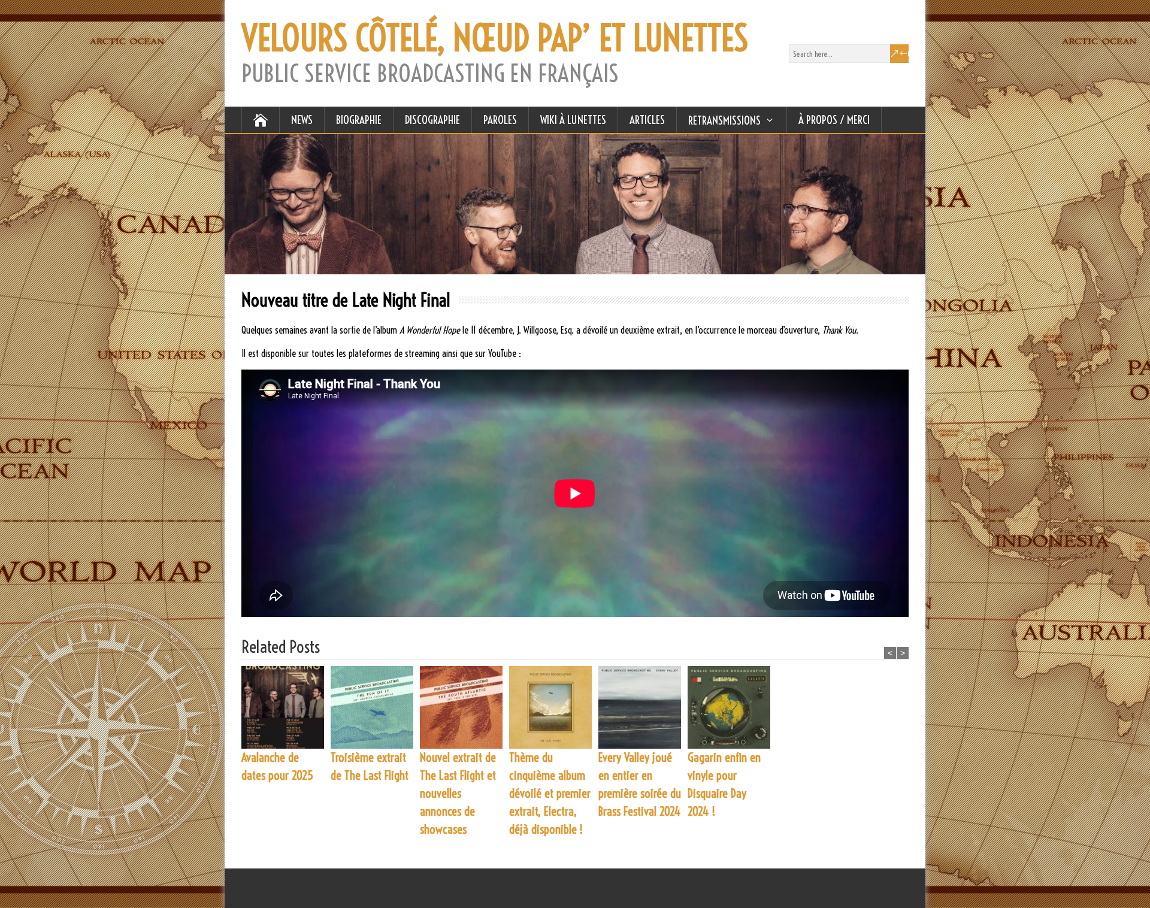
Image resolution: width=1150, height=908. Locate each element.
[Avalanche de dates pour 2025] (286, 707)
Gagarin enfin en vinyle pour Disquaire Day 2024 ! (724, 784)
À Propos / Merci (834, 120)
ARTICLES (647, 120)
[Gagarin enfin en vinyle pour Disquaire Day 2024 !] (732, 707)
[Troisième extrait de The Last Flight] (375, 707)
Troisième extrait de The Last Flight (369, 766)
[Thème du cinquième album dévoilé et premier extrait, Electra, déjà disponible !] (553, 707)
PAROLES (500, 120)
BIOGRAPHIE (359, 120)
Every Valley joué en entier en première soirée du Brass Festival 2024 (639, 784)
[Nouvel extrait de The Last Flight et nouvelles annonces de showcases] (464, 707)
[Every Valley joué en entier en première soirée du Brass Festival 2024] (643, 707)
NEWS (302, 120)
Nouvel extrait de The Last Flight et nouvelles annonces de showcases (458, 793)
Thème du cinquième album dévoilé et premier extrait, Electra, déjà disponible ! (550, 793)
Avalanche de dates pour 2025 (277, 766)
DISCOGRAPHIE (432, 120)
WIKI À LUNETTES (573, 120)
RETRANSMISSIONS (724, 120)
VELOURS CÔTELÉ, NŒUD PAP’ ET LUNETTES (494, 38)
